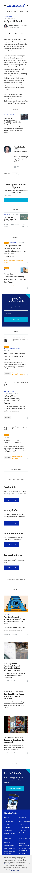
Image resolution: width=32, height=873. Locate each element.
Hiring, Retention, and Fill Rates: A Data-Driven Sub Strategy (14, 356)
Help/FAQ (21, 824)
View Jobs (11, 500)
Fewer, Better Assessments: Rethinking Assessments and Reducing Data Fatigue (15, 278)
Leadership (9, 11)
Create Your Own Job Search (15, 579)
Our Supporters (8, 830)
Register (7, 373)
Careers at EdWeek (9, 833)
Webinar (6, 350)
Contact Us (22, 817)
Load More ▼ (16, 764)
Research (15, 173)
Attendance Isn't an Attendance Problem (12, 441)
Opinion (15, 214)
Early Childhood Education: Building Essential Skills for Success (12, 399)
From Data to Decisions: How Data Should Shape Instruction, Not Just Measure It (14, 695)
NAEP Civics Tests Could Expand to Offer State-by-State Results (14, 740)
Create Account (15, 788)
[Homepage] (16, 5)
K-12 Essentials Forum (11, 393)
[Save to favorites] (16, 33)
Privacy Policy (8, 864)
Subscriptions (7, 842)
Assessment (8, 16)
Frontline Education (19, 374)
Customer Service (24, 827)
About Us (7, 817)
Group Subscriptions (9, 848)
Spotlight (15, 689)
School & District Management (9, 115)
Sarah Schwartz (8, 681)
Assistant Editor (17, 151)
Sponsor (22, 242)
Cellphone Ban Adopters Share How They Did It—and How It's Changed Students (12, 121)
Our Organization (9, 821)
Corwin (16, 458)
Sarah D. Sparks (14, 25)
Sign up (16, 319)
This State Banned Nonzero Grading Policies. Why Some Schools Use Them (14, 620)
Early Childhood (9, 391)
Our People (7, 827)
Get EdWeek (7, 838)
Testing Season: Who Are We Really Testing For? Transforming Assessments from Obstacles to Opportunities (15, 251)
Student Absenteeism (17, 435)
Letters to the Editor (25, 821)
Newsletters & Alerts (9, 845)
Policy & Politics (18, 11)
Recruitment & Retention (12, 348)
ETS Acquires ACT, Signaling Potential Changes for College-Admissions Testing (12, 667)
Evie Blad (6, 634)
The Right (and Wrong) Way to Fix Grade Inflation (10, 219)
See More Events (16, 469)
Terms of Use (20, 869)
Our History (7, 824)
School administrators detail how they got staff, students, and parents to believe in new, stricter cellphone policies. (14, 129)
